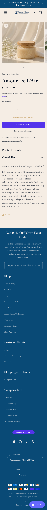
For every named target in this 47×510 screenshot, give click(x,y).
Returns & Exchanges (13, 356)
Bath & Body (9, 283)
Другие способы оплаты (23, 131)
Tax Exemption (10, 415)
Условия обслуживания (24, 505)
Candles (7, 289)
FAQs (6, 350)
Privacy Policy (10, 403)
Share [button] (7, 214)
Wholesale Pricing (12, 421)
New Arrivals (10, 332)
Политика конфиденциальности (25, 501)
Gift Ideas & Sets (11, 302)
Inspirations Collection (14, 314)
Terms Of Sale (10, 409)
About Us (8, 397)
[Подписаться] (39, 265)
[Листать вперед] (29, 67)
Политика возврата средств (27, 497)
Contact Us (9, 362)
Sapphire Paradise (21, 494)
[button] (6, 12)
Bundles (7, 308)
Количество (7, 101)
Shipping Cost (10, 379)
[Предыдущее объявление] (4, 4)
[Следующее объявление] (42, 4)
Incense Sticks (10, 326)
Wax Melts (8, 320)
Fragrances (9, 296)
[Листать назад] (18, 67)
